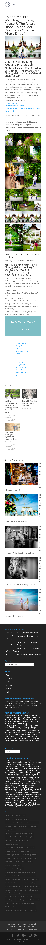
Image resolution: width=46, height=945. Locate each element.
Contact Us (23, 328)
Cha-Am (21, 705)
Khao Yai (19, 858)
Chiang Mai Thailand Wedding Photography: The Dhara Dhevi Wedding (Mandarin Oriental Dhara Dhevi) (12, 405)
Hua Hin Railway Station (28, 855)
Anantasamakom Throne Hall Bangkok (17, 823)
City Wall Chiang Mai (11, 844)
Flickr (8, 692)
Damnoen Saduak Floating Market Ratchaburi (19, 847)
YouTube (9, 685)
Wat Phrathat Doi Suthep (15, 106)
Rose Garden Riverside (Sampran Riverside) (19, 896)
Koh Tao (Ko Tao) (26, 862)
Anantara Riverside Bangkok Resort (16, 819)
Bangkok (26, 703)
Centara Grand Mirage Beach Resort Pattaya (19, 833)
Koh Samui (15, 702)
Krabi (34, 705)
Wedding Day (32, 910)
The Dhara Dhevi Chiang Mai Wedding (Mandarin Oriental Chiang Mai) (29, 402)
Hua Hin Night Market (12, 855)
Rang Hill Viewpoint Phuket (32, 886)
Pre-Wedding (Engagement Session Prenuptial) (20, 883)
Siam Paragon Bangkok (24, 900)
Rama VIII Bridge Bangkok (13, 886)
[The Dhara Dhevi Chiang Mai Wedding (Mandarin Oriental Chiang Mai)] (29, 393)
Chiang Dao (30, 837)
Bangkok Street (10, 830)
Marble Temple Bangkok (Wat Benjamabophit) (20, 872)
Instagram (10, 678)
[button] (9, 139)
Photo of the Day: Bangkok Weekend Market (22, 633)
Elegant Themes (22, 939)
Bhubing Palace (11, 103)
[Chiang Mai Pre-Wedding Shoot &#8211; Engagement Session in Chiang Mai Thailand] (12, 427)
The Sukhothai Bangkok (12, 903)
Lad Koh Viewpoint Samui (13, 865)
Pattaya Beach (16, 879)
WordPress (23, 942)
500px (8, 682)
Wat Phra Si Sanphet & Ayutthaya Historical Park (20, 907)
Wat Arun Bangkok (28, 903)
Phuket (7, 702)
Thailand (36, 900)
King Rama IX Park (30, 858)
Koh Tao (21, 929)
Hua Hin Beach (24, 851)
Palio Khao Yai (30, 876)
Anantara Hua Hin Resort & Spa (15, 816)
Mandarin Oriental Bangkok (14, 869)
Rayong (27, 705)
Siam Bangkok (9, 900)
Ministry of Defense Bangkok (14, 876)
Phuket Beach (34, 879)
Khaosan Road (10, 858)
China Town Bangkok (21, 840)
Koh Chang (12, 705)
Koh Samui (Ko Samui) (12, 862)
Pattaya (33, 703)
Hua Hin (22, 927)
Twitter (8, 689)
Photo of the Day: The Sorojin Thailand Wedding (23, 654)
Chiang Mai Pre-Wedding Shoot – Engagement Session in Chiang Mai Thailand (11, 436)
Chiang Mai (18, 703)
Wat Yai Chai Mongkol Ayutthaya (15, 910)
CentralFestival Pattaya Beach (14, 837)
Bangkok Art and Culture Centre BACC (25, 826)
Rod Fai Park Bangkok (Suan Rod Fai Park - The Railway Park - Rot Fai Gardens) (22, 891)
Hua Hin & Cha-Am (11, 851)
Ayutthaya (16, 707)
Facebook (22, 118)
